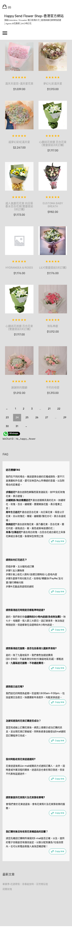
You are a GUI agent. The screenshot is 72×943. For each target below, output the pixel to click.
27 (46, 417)
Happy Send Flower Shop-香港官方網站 (34, 16)
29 (64, 417)
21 (49, 408)
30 (7, 426)
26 (36, 417)
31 (17, 426)
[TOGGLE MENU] (5, 33)
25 (26, 417)
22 (58, 408)
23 (7, 417)
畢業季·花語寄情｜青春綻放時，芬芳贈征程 (25, 884)
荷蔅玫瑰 (7, 889)
